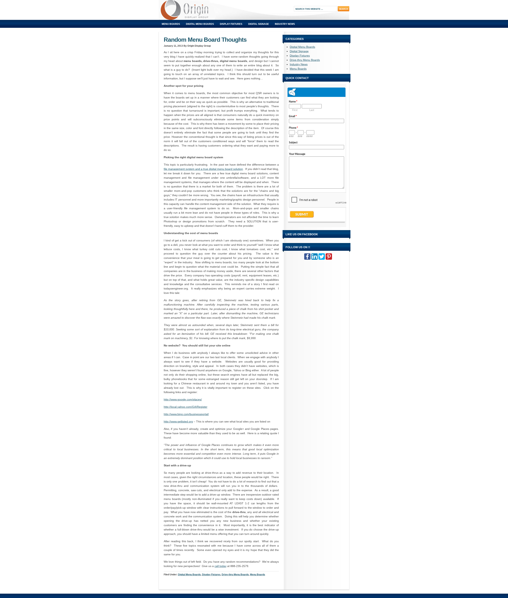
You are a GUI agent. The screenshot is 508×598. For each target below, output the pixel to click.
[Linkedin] (314, 256)
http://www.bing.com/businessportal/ (186, 414)
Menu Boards (171, 24)
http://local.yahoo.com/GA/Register (185, 406)
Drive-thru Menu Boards (235, 574)
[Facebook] (307, 256)
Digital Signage (258, 24)
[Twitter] (321, 256)
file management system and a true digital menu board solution (203, 169)
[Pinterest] (328, 256)
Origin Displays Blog (203, 10)
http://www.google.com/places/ (183, 399)
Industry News (285, 24)
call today (220, 566)
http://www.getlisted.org (178, 421)
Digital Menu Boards (200, 24)
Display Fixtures (231, 24)
